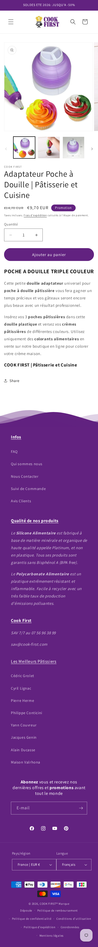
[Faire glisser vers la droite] (92, 149)
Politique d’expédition (39, 927)
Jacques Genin (24, 737)
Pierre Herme (22, 700)
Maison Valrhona (25, 762)
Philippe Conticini (26, 712)
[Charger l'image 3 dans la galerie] (73, 147)
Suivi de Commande (28, 488)
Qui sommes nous (26, 463)
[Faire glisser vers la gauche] (6, 149)
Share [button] (15, 380)
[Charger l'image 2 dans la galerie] (49, 147)
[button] (11, 22)
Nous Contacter (24, 476)
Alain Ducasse (23, 749)
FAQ (14, 451)
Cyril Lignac (21, 688)
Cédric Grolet (22, 675)
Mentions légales (51, 935)
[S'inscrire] (81, 808)
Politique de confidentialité (31, 919)
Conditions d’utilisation (73, 919)
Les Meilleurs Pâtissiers (33, 661)
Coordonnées (70, 927)
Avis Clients (21, 500)
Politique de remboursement (57, 910)
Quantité (11, 224)
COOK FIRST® (49, 904)
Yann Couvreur (24, 725)
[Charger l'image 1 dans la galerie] (24, 147)
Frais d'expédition (35, 215)
